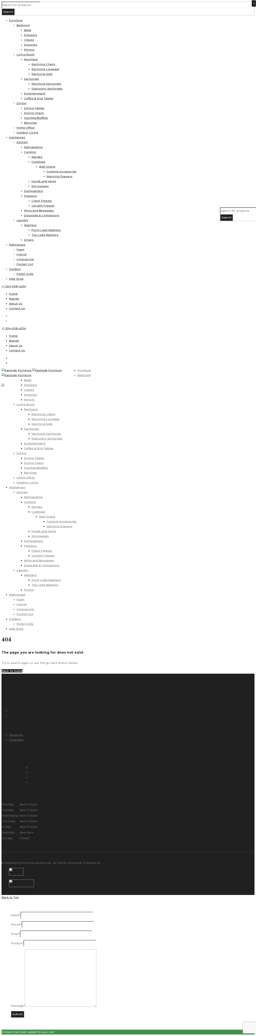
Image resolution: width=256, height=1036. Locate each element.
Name (16, 915)
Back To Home (11, 671)
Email (15, 934)
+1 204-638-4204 (13, 286)
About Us (15, 303)
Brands (14, 298)
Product (17, 943)
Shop (33, 777)
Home (13, 294)
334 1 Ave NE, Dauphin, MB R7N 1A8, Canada (41, 710)
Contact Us (17, 308)
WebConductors (113, 863)
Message (18, 1005)
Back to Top (10, 897)
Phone (16, 924)
